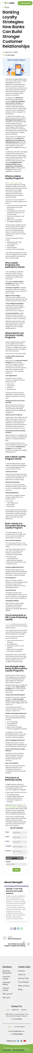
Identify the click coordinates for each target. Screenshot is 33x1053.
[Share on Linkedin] (18, 928)
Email (8, 836)
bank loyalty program (13, 183)
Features (21, 971)
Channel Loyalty (6, 989)
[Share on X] (15, 928)
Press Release (23, 982)
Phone (8, 841)
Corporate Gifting (6, 983)
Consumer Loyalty (6, 977)
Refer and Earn (23, 986)
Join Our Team (23, 978)
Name (8, 832)
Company (9, 846)
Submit (16, 869)
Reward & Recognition (7, 972)
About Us (21, 974)
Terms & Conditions (18, 1050)
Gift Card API (7, 994)
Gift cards (8, 624)
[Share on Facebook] (11, 928)
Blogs (7, 7)
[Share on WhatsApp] (21, 928)
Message (9, 850)
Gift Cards (6, 997)
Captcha (8, 861)
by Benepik (10, 55)
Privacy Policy (7, 1050)
